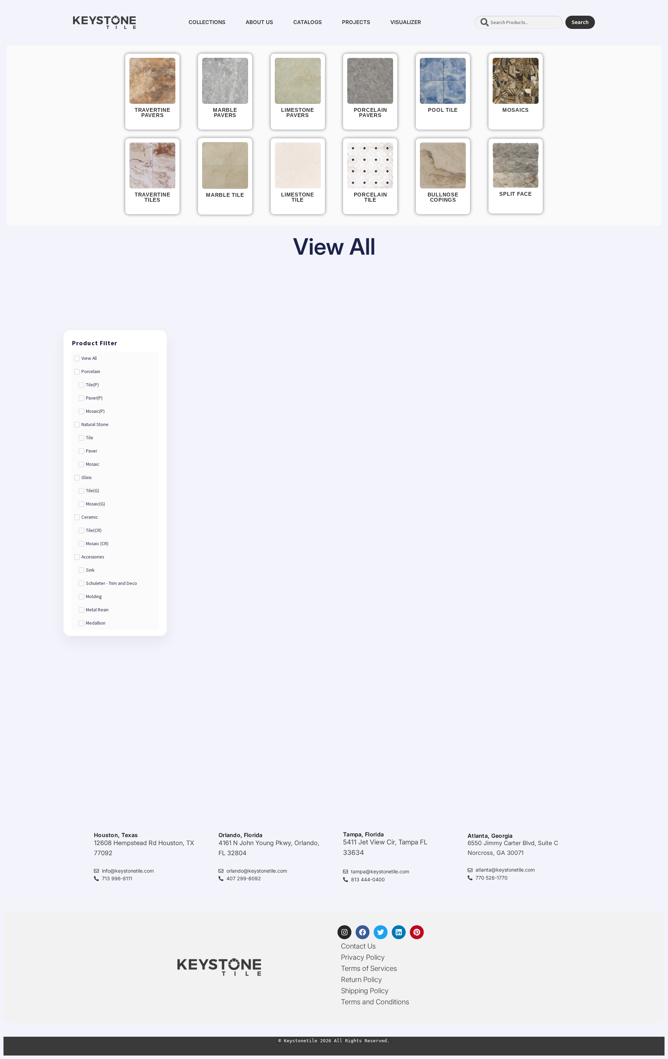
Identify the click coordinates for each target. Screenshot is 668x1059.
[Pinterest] (417, 932)
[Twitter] (381, 932)
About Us (259, 22)
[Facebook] (362, 932)
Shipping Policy (365, 991)
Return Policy (361, 979)
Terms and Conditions (375, 1002)
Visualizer (405, 22)
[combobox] (518, 22)
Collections (207, 22)
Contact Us (358, 946)
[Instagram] (344, 932)
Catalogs (307, 22)
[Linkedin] (399, 932)
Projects (356, 22)
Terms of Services (369, 968)
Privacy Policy (363, 957)
